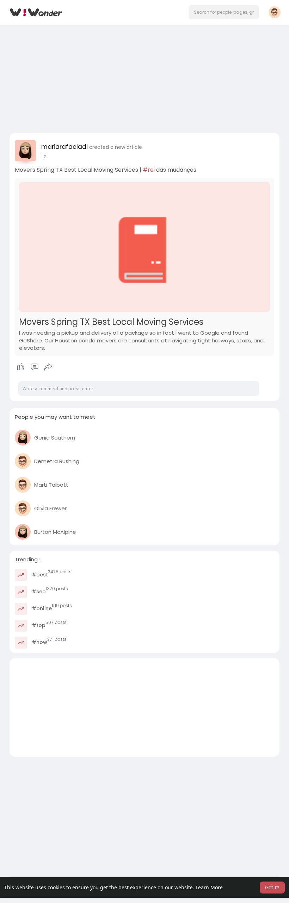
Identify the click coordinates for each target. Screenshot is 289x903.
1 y (43, 155)
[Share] (48, 367)
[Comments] (35, 367)
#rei (149, 170)
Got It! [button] (272, 887)
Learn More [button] (209, 887)
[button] (224, 12)
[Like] (34, 367)
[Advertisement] (144, 76)
